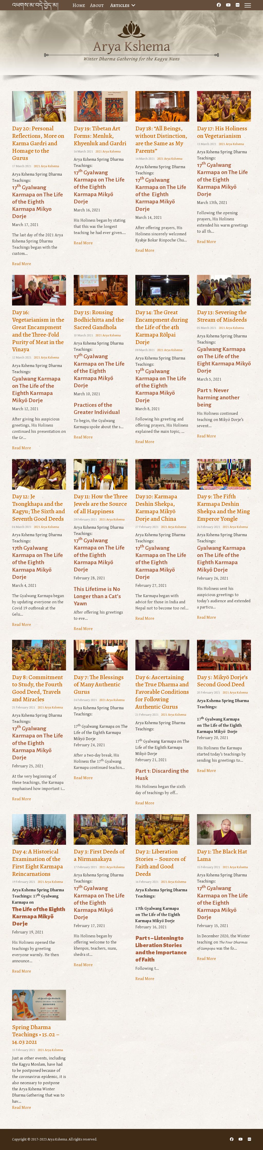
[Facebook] (219, 5)
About (97, 5)
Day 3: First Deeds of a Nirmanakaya (99, 855)
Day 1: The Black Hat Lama (222, 855)
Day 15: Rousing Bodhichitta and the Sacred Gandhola (99, 319)
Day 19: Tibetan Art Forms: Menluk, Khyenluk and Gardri (100, 135)
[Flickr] (237, 5)
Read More (21, 264)
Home (78, 5)
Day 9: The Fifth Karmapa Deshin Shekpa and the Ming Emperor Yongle (223, 507)
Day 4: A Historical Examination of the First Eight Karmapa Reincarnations (37, 862)
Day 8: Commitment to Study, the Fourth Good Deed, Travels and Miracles (37, 688)
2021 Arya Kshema (46, 166)
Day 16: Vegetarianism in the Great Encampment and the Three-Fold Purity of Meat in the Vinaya (38, 330)
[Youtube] (228, 5)
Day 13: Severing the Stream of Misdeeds (222, 316)
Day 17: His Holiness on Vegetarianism (222, 132)
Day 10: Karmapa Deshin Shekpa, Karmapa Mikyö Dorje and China (156, 507)
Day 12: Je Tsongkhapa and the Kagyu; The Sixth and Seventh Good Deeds (38, 507)
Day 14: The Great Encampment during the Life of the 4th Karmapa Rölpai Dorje (161, 327)
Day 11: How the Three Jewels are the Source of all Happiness (101, 503)
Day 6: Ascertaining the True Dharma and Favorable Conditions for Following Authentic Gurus (162, 692)
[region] (131, 48)
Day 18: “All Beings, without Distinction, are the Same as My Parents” (161, 139)
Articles (119, 5)
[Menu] (248, 5)
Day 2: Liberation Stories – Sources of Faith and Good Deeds (160, 862)
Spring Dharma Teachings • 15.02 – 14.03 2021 (36, 1034)
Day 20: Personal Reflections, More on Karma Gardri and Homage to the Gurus (38, 143)
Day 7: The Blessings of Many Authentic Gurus (99, 684)
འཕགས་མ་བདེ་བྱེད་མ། (35, 5)
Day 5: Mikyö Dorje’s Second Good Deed (222, 681)
